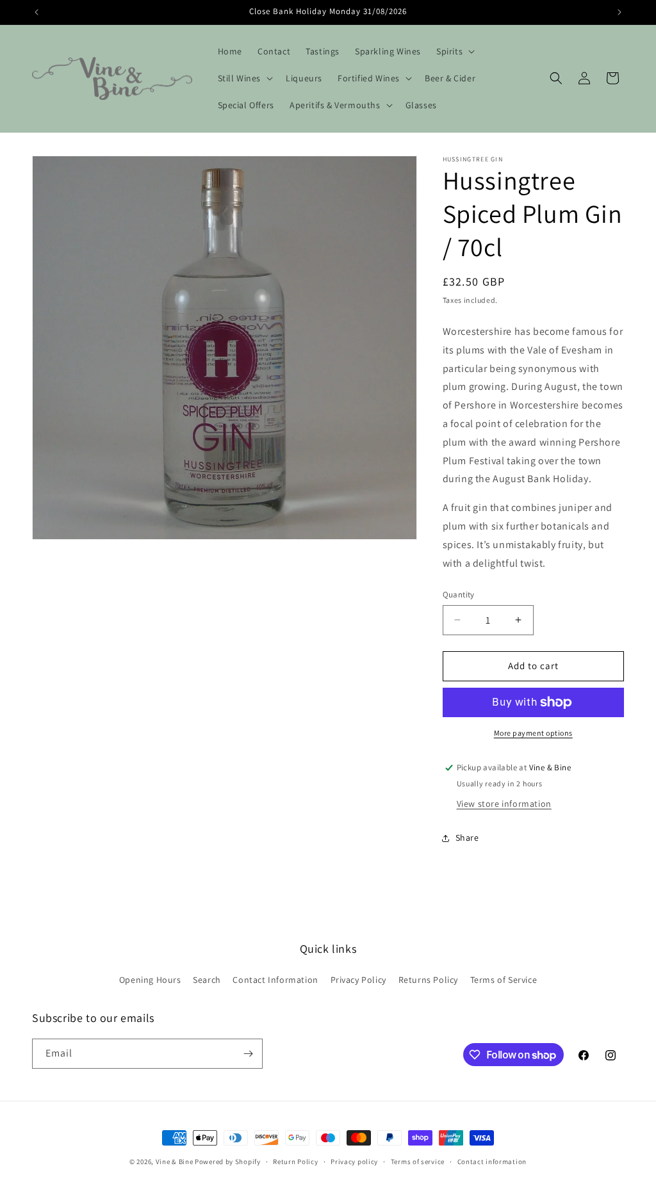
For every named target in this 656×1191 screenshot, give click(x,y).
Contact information (492, 1161)
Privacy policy (354, 1161)
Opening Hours (150, 979)
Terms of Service (503, 979)
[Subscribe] (248, 1054)
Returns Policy (428, 979)
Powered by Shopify (228, 1161)
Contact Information (275, 979)
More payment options (533, 733)
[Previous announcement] (36, 12)
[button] (454, 51)
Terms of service (418, 1161)
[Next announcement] (619, 12)
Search (207, 979)
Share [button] (467, 837)
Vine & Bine (174, 1161)
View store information (504, 803)
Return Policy (295, 1161)
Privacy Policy (358, 979)
